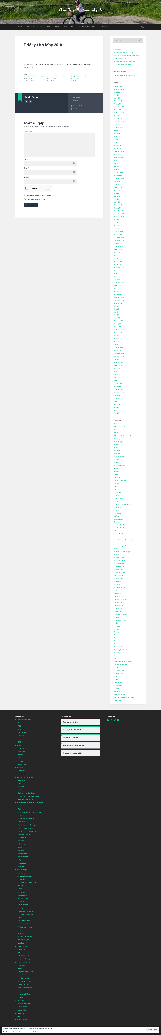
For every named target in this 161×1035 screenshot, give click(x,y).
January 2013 (118, 351)
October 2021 (118, 125)
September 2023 (119, 89)
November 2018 (119, 214)
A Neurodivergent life (120, 427)
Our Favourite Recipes (121, 599)
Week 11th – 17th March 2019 (56, 77)
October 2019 (118, 181)
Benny (116, 462)
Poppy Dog (117, 611)
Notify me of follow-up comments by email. (39, 195)
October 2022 (118, 110)
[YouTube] (118, 720)
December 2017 (119, 238)
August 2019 (118, 187)
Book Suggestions (119, 465)
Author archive (26, 101)
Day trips (116, 489)
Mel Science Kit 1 (131, 75)
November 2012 (119, 356)
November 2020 (119, 154)
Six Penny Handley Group (121, 650)
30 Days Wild (118, 424)
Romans (116, 629)
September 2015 (119, 282)
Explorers (117, 501)
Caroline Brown (118, 75)
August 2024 (118, 86)
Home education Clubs (64, 26)
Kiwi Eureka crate (119, 561)
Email (26, 168)
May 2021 (117, 139)
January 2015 (118, 294)
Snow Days (117, 653)
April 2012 (117, 377)
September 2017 (119, 247)
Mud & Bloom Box (119, 581)
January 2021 (118, 148)
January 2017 (118, 264)
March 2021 (117, 142)
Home (20, 26)
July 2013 (117, 336)
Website (26, 177)
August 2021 (118, 131)
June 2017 (117, 255)
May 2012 (117, 374)
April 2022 (117, 116)
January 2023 (118, 104)
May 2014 (117, 312)
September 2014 (119, 303)
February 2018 (118, 232)
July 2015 (117, 288)
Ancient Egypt (118, 442)
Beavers (116, 460)
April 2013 (117, 342)
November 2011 (119, 392)
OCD (115, 590)
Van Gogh (117, 691)
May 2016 (117, 276)
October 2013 (118, 327)
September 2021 (119, 128)
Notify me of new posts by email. (36, 199)
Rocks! (116, 623)
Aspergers (117, 451)
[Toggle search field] (142, 27)
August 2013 (118, 333)
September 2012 (119, 362)
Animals (116, 445)
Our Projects (118, 602)
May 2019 (117, 196)
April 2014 (117, 315)
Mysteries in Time (119, 587)
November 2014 (119, 300)
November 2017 (119, 241)
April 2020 (117, 166)
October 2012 (118, 359)
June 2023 (117, 92)
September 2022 (119, 113)
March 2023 (117, 98)
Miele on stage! (119, 578)
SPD (115, 659)
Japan (116, 549)
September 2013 (119, 330)
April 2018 (117, 226)
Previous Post (77, 106)
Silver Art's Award (119, 647)
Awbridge (117, 454)
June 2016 (117, 273)
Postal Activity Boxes (88, 26)
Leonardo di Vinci (119, 567)
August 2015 (118, 285)
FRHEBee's (117, 513)
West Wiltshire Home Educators (124, 697)
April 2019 (117, 199)
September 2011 (119, 398)
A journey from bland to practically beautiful (127, 55)
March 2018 (117, 229)
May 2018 (117, 223)
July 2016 (117, 270)
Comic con (117, 483)
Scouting (116, 635)
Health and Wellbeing (120, 528)
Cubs (115, 486)
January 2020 (118, 175)
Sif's (115, 644)
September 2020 (119, 157)
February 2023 (118, 101)
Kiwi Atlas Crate (119, 558)
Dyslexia (116, 495)
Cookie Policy (36, 1031)
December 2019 (119, 178)
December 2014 (119, 297)
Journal (105, 26)
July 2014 (117, 306)
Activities (117, 430)
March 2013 (117, 345)
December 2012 (119, 354)
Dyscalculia (117, 492)
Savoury (116, 632)
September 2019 (119, 184)
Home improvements (120, 537)
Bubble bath (117, 468)
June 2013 (117, 339)
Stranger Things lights (121, 665)
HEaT (115, 531)
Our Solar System (119, 605)
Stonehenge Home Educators (123, 662)
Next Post (76, 109)
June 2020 (117, 160)
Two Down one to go (120, 58)
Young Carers (118, 700)
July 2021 (117, 134)
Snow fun (117, 656)
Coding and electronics (121, 480)
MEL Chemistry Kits (120, 575)
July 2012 (117, 368)
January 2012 (118, 386)
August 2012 (118, 365)
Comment (28, 132)
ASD (115, 448)
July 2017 (117, 252)
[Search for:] (128, 40)
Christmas (117, 477)
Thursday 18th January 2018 (79, 77)
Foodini (116, 510)
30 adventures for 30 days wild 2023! (125, 61)
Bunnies (116, 471)
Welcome (31, 26)
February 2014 (118, 321)
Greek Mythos (118, 519)
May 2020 (117, 163)
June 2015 (117, 291)
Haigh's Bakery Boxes (120, 525)
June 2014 (117, 309)
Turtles (116, 676)
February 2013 (118, 348)
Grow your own (118, 522)
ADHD (116, 433)
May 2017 (117, 258)
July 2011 (117, 404)
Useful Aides (118, 685)
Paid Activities (118, 608)
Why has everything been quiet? (123, 52)
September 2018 (119, 217)
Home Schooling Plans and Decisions (125, 540)
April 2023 (117, 95)
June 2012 (117, 371)
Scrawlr (116, 641)
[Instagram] (114, 720)
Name (26, 159)
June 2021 (117, 137)
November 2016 (119, 267)
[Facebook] (108, 720)
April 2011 (117, 413)
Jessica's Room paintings (122, 552)
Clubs (19, 745)
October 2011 (118, 395)
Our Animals (118, 596)
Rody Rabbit (117, 626)
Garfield (116, 516)
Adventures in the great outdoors (124, 436)
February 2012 (118, 383)
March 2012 (117, 380)
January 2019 (118, 208)
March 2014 (117, 318)
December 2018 (119, 211)
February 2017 (118, 261)
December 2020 (119, 151)
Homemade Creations (121, 543)
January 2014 (118, 324)
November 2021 (119, 122)
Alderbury (117, 439)
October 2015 (118, 279)
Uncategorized (118, 682)
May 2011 (117, 410)
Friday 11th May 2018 (43, 44)
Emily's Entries (118, 498)
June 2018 (117, 220)
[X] (111, 720)
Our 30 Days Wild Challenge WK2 (33, 77)
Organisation (118, 593)
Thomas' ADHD (119, 673)
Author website (30, 101)
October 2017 (118, 244)
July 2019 (117, 190)
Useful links (45, 26)
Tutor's (116, 679)
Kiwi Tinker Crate (119, 564)
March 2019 (117, 202)
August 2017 (118, 249)
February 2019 (118, 205)
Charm (116, 474)
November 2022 (119, 107)
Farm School (118, 507)
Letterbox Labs (118, 569)
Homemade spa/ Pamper (122, 546)
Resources (117, 617)
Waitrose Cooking (119, 694)
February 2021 (118, 145)
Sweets (116, 668)
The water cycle (119, 671)
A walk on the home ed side (80, 10)
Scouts (116, 638)
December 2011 (119, 389)
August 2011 (118, 401)
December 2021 (119, 119)
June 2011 (117, 407)
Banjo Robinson (119, 457)
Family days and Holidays (122, 504)
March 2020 (117, 169)
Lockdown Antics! (119, 572)
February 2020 (118, 172)
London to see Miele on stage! (123, 64)
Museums (117, 584)
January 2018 (118, 235)
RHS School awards (120, 620)
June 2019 (117, 193)
